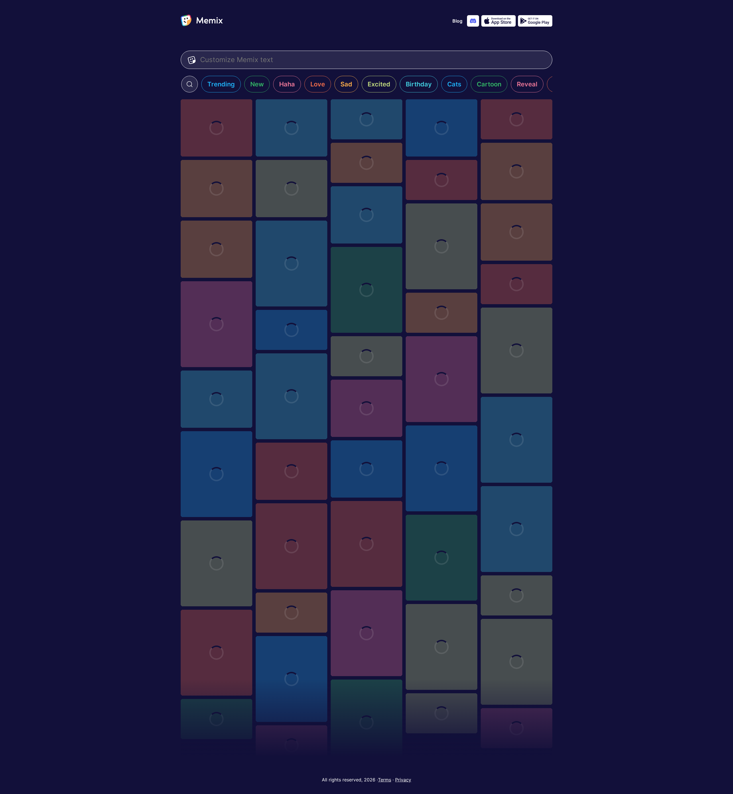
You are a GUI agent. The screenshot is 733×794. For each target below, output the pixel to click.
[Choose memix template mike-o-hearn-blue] (366, 722)
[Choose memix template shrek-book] (291, 745)
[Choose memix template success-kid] (291, 188)
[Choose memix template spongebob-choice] (366, 469)
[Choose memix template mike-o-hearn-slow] (516, 350)
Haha (287, 84)
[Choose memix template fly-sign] (216, 128)
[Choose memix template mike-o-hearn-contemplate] (441, 647)
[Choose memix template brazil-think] (516, 529)
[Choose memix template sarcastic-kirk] (216, 399)
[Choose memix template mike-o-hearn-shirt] (441, 379)
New (257, 84)
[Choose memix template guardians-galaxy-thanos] (366, 214)
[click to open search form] (190, 84)
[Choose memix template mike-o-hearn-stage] (366, 290)
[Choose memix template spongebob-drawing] (216, 249)
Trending (221, 84)
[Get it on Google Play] (535, 21)
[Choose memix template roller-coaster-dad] (441, 128)
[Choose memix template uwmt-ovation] (516, 232)
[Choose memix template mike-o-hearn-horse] (366, 544)
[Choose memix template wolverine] (216, 474)
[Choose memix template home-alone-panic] (366, 119)
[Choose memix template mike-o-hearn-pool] (516, 440)
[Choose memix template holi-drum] (441, 180)
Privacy (403, 780)
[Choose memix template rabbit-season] (441, 313)
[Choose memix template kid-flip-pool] (216, 188)
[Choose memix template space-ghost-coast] (291, 128)
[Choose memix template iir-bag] (516, 595)
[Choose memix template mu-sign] (441, 713)
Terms (384, 780)
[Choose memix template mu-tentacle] (516, 119)
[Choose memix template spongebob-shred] (291, 330)
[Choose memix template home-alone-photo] (291, 613)
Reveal (527, 84)
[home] (202, 21)
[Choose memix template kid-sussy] (291, 546)
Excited (379, 84)
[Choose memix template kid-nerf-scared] (516, 171)
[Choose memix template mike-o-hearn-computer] (216, 653)
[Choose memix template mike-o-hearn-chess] (516, 662)
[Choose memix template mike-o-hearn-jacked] (291, 471)
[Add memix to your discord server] (473, 21)
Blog (457, 21)
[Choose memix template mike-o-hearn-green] (441, 558)
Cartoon (489, 84)
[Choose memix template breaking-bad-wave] (366, 163)
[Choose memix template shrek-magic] (516, 728)
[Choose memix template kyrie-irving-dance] (366, 356)
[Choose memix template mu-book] (216, 719)
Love (317, 84)
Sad (346, 84)
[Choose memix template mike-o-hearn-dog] (366, 633)
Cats (454, 84)
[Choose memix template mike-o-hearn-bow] (291, 679)
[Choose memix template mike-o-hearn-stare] (291, 263)
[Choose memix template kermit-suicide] (366, 408)
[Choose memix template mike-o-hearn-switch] (441, 246)
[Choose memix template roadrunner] (516, 284)
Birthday (419, 84)
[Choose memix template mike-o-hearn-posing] (291, 396)
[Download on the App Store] (498, 21)
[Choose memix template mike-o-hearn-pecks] (441, 468)
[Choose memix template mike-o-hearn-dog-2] (216, 563)
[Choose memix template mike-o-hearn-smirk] (216, 324)
